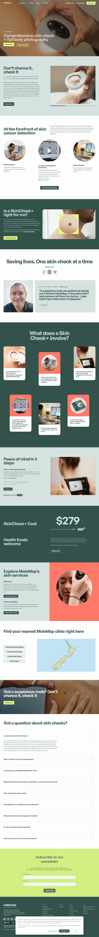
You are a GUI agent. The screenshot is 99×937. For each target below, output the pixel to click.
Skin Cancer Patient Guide (89, 906)
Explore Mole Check (11, 612)
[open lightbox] (49, 150)
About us (71, 906)
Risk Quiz (85, 911)
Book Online (6, 929)
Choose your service (49, 188)
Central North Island (14, 652)
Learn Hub (85, 913)
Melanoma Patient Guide (89, 908)
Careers (71, 913)
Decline (76, 931)
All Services (45, 906)
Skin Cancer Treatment (48, 915)
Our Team (71, 915)
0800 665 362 (70, 3)
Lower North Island (14, 656)
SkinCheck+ (45, 913)
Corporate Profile (73, 911)
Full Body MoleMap (28, 231)
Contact (71, 908)
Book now (91, 3)
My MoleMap (81, 3)
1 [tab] (61, 105)
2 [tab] (84, 105)
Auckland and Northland (14, 647)
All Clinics (61, 906)
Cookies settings (52, 931)
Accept (64, 931)
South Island (14, 661)
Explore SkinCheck (11, 596)
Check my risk (23, 45)
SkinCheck (45, 911)
